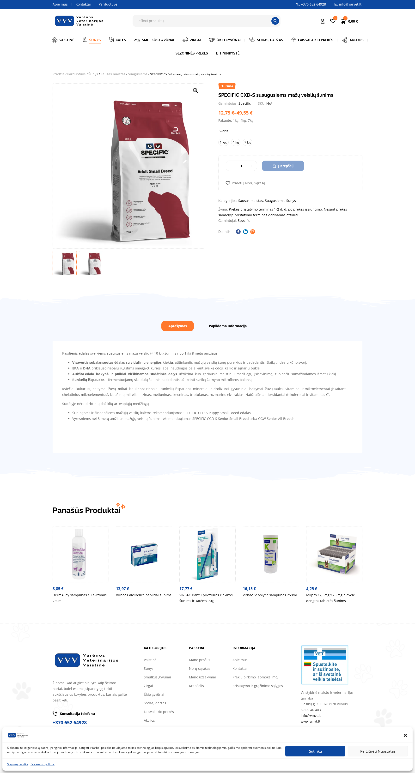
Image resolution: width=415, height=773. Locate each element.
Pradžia (59, 74)
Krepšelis (196, 685)
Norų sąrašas (199, 668)
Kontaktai (240, 668)
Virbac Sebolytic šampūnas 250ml (270, 595)
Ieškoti (275, 21)
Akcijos (149, 720)
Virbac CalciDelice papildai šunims (143, 595)
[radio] (223, 142)
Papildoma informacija (228, 326)
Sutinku (315, 751)
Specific (244, 103)
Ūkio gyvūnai (154, 694)
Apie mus (240, 660)
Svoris (223, 131)
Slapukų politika (17, 764)
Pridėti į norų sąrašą (248, 183)
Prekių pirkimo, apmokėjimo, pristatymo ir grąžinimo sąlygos (257, 681)
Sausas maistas (113, 74)
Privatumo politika (43, 764)
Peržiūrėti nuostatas (378, 751)
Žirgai (148, 685)
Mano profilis (199, 660)
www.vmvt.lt (310, 721)
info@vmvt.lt (311, 715)
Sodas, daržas (155, 703)
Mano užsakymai (202, 677)
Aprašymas (177, 326)
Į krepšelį (285, 165)
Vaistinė (150, 660)
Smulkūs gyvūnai (157, 677)
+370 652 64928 (70, 722)
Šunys (93, 74)
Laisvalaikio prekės (159, 711)
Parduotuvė (76, 74)
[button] (405, 735)
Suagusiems (137, 74)
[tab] (177, 326)
